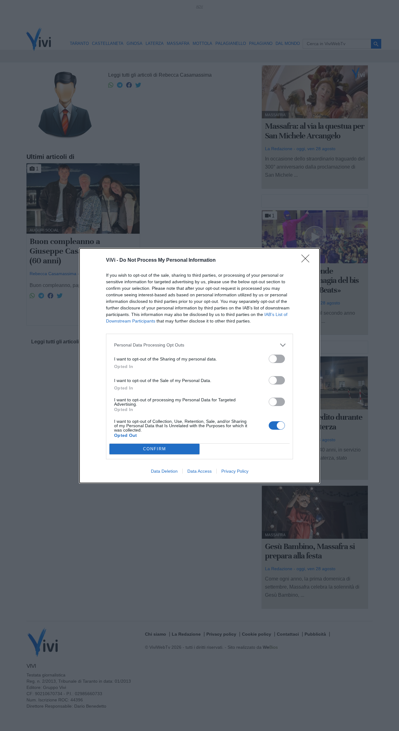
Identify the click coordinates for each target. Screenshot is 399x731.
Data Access (199, 471)
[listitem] (199, 345)
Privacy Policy (234, 471)
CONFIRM (154, 449)
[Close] (307, 260)
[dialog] (199, 365)
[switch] (277, 359)
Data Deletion (164, 471)
